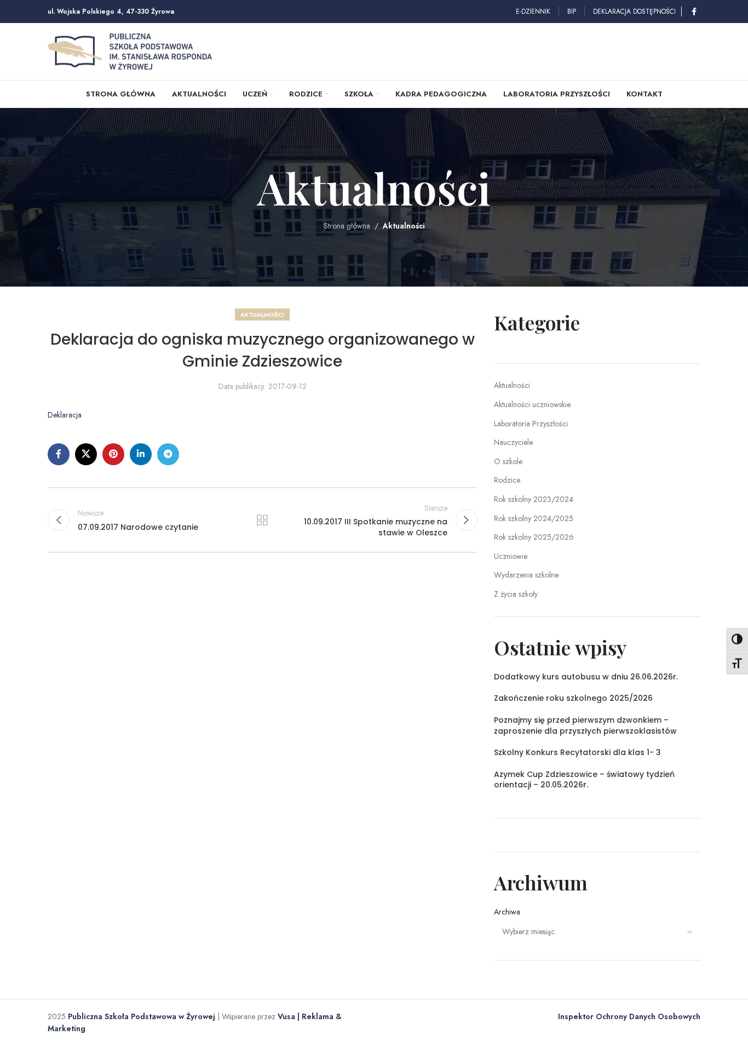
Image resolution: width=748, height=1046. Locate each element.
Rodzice (507, 480)
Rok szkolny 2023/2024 (533, 499)
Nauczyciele (513, 442)
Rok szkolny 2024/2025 (533, 518)
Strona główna (347, 225)
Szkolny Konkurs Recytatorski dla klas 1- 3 (577, 752)
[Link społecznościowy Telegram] (168, 454)
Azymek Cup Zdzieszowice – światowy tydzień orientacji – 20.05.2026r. (584, 780)
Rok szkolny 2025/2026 (534, 536)
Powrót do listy (262, 520)
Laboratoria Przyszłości (531, 423)
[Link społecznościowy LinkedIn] (141, 454)
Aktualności (404, 225)
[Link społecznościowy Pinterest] (113, 454)
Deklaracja (65, 414)
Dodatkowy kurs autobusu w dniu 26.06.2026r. (586, 676)
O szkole (508, 461)
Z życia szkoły (516, 593)
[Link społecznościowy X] (86, 454)
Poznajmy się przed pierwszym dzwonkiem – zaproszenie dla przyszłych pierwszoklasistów (585, 725)
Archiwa (507, 912)
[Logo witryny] (130, 50)
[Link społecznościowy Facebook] (693, 11)
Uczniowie (510, 556)
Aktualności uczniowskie (532, 404)
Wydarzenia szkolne (526, 574)
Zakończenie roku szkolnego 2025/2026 (573, 698)
